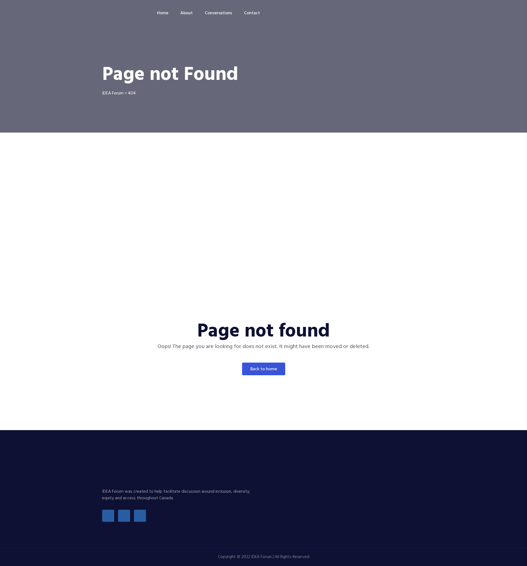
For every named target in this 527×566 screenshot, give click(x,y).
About (186, 13)
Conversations (218, 13)
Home (162, 13)
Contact (252, 13)
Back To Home (263, 369)
